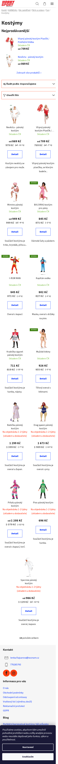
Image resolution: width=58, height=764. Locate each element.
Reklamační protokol (14, 706)
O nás (6, 688)
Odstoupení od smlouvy (15, 697)
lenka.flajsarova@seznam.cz (24, 657)
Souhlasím (28, 756)
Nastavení (27, 747)
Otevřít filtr (12, 95)
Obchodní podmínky (13, 692)
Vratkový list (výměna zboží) (17, 701)
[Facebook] (6, 673)
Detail (14, 154)
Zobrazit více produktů (28, 72)
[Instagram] (13, 673)
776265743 (15, 664)
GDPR (6, 710)
